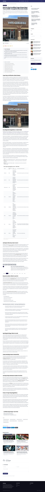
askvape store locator (25, 419)
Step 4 (14, 273)
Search (39, 490)
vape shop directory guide (12, 419)
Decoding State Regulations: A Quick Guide (9, 64)
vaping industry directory (5, 422)
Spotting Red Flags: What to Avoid (8, 68)
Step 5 (17, 273)
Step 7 (22, 273)
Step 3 (12, 273)
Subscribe (36, 63)
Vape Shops (6, 3)
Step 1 (7, 273)
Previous (4, 273)
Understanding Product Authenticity (9, 69)
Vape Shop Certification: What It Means (9, 63)
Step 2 (9, 273)
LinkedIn (13, 427)
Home (3, 3)
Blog (16, 486)
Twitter (5, 427)
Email (16, 427)
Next (24, 273)
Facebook (9, 427)
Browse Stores (18, 485)
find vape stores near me (19, 419)
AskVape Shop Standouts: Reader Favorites (10, 70)
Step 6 (19, 273)
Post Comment (5, 473)
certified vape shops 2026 (6, 419)
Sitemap (41, 490)
